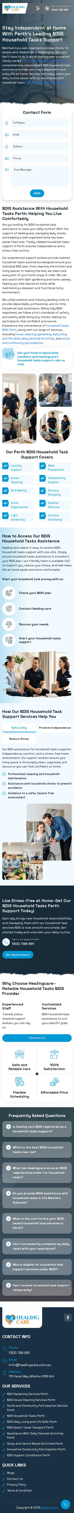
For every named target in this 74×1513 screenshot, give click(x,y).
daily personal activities (37, 338)
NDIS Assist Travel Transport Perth (30, 1427)
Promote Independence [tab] (55, 727)
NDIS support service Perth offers (44, 61)
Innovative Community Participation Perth (36, 1449)
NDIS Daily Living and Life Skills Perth (32, 1422)
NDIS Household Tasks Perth (26, 1416)
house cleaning (25, 334)
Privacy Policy (16, 1484)
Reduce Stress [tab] (19, 739)
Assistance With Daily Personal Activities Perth (35, 1436)
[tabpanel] (37, 773)
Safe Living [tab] (19, 727)
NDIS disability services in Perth (47, 82)
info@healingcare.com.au (30, 1365)
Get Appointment (18, 954)
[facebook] (68, 1317)
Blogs (10, 1473)
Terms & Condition (19, 1490)
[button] (38, 8)
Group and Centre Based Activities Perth (35, 1443)
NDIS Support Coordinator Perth (28, 1455)
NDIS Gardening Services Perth (27, 1394)
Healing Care (49, 1507)
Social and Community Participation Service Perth (37, 1408)
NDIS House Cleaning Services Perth (31, 1400)
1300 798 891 (60, 9)
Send (37, 193)
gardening (44, 334)
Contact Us (37, 1038)
